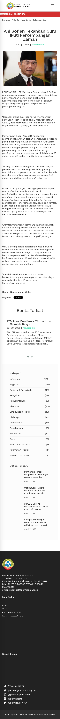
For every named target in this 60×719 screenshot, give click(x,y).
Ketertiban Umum (30, 444)
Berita (16, 20)
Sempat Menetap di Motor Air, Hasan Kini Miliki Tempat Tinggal (35, 522)
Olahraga (30, 417)
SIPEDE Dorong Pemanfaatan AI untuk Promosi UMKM (36, 506)
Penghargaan (30, 428)
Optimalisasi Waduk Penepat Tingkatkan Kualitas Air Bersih (34, 490)
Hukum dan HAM (30, 455)
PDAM (4, 609)
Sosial (30, 439)
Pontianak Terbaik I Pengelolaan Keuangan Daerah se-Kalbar (36, 474)
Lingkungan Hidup (30, 411)
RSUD (4, 605)
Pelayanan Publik (30, 449)
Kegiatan (30, 384)
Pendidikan (37, 44)
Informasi (30, 379)
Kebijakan (30, 395)
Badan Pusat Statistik (11, 612)
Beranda (6, 20)
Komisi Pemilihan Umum (12, 616)
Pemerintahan (30, 400)
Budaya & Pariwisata (30, 390)
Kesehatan (30, 433)
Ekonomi (30, 406)
